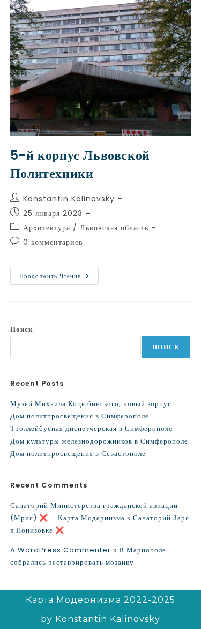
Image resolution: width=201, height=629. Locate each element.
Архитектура (46, 227)
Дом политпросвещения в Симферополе (79, 416)
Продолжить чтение (59, 273)
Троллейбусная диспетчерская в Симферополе (91, 428)
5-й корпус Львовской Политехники (80, 164)
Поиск (21, 329)
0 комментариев (53, 242)
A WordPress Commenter (60, 550)
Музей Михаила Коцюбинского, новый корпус (91, 404)
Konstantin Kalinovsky (69, 198)
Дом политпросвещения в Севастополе (78, 453)
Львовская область (114, 227)
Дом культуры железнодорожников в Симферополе (99, 441)
